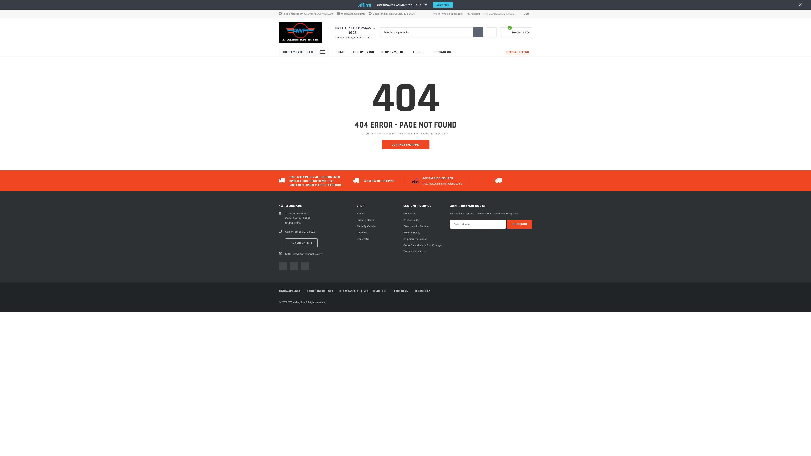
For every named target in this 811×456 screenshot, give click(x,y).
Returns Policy (411, 232)
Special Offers (517, 52)
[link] (492, 32)
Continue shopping (406, 144)
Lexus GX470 (423, 291)
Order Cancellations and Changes (423, 245)
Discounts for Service (416, 226)
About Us (419, 52)
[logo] (300, 32)
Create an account (504, 14)
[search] (478, 32)
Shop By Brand (363, 52)
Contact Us (442, 52)
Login (487, 14)
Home (340, 52)
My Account (473, 13)
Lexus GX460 (401, 291)
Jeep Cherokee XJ (376, 291)
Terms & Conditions (414, 251)
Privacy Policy (411, 219)
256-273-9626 (406, 13)
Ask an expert (301, 243)
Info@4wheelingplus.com (448, 13)
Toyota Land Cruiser (320, 291)
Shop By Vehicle (393, 52)
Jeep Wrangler (349, 291)
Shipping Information (415, 239)
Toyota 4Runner (290, 291)
